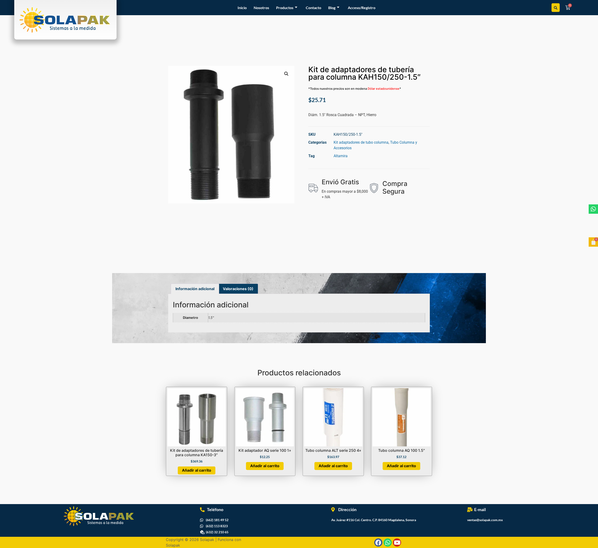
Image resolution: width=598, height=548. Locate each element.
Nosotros (261, 7)
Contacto (313, 7)
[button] (286, 74)
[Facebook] (378, 542)
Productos (284, 7)
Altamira (341, 156)
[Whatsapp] (593, 209)
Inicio (242, 7)
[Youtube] (397, 542)
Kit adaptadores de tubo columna (361, 142)
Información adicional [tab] (194, 288)
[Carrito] (593, 242)
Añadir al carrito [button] (196, 470)
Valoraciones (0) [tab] (238, 288)
